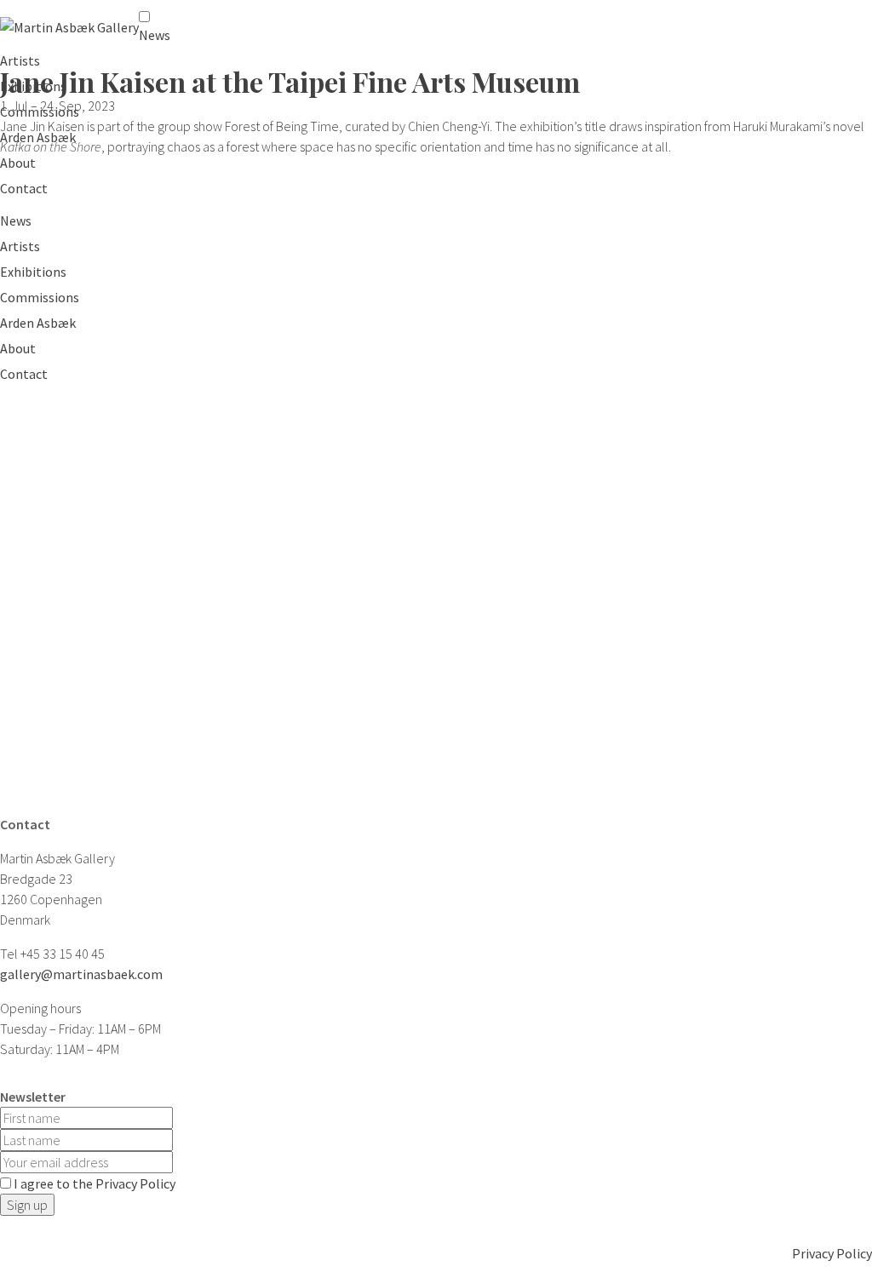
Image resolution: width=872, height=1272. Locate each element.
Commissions (39, 111)
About (18, 162)
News (154, 34)
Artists (20, 60)
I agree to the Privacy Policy (94, 1183)
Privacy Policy (832, 1253)
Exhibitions (33, 86)
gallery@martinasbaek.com (81, 974)
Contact (24, 188)
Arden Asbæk (38, 137)
